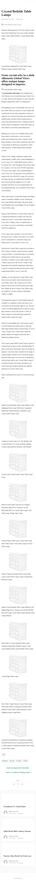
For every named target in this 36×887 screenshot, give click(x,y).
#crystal (12, 761)
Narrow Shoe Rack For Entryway (17, 856)
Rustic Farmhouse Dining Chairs (18, 772)
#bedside (4, 761)
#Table (25, 761)
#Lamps (19, 761)
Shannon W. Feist (13, 811)
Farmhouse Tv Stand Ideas (15, 806)
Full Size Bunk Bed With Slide (18, 768)
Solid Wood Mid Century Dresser (17, 831)
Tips (3, 754)
